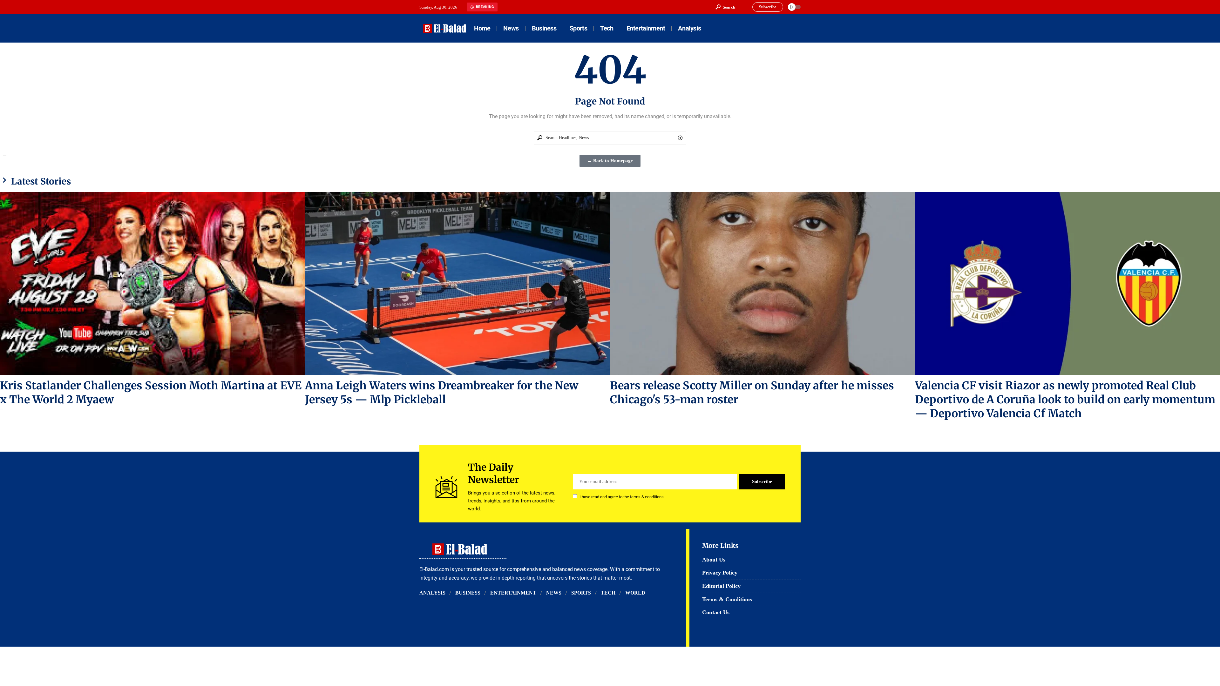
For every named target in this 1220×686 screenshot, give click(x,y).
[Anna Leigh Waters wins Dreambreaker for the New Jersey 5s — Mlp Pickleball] (457, 283)
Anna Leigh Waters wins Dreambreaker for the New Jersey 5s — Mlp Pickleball (441, 392)
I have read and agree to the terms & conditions (622, 496)
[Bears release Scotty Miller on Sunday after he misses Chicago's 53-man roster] (762, 283)
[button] (725, 7)
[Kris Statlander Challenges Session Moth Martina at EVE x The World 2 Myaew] (152, 283)
